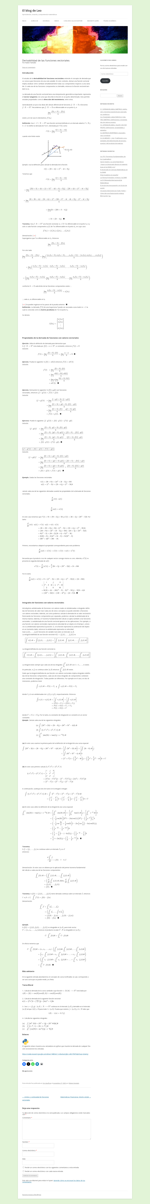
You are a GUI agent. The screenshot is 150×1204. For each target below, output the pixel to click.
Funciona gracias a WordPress (31, 1195)
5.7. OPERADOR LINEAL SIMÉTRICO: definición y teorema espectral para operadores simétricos (113, 111)
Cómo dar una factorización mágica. (112, 193)
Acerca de (34, 21)
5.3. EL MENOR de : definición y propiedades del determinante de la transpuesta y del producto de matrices (113, 140)
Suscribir (105, 81)
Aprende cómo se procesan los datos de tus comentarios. (53, 1181)
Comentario (27, 1118)
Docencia (46, 21)
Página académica (110, 21)
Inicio (24, 21)
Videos (56, 21)
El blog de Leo (32, 10)
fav (109, 196)
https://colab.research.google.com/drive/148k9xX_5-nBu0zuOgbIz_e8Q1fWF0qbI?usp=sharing (55, 1054)
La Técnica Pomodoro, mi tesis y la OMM (113, 178)
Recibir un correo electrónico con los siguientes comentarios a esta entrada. (52, 1167)
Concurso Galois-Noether (73, 21)
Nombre (26, 1142)
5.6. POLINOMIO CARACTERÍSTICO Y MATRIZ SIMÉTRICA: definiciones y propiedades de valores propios (113, 119)
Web (23, 1159)
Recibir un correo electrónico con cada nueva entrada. (44, 1171)
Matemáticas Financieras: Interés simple (75, 1097)
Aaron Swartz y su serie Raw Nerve (112, 162)
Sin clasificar (47, 1083)
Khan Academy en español (109, 175)
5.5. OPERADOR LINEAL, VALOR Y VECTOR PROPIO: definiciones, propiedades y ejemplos (113, 127)
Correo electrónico (29, 1150)
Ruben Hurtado (74, 1083)
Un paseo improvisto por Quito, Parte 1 (113, 191)
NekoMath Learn (93, 21)
